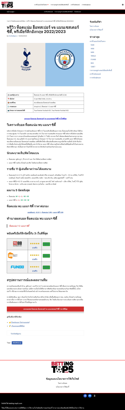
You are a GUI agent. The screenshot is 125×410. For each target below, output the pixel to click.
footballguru (13, 36)
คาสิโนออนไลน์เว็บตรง (97, 41)
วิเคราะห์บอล (94, 26)
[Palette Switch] (123, 4)
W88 (92, 49)
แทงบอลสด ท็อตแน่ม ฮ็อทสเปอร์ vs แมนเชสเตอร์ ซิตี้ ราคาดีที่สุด (45, 309)
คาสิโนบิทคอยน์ (75, 4)
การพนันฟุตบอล (86, 4)
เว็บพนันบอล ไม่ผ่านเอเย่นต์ (20, 322)
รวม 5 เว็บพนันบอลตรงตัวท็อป (16, 21)
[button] (47, 4)
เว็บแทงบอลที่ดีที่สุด (17, 326)
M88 (92, 52)
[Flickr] (90, 396)
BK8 (92, 63)
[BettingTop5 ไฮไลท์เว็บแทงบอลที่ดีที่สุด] (7, 5)
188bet (93, 56)
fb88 (92, 45)
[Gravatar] (85, 396)
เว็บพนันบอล (77, 11)
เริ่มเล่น (46, 244)
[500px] (94, 396)
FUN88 (93, 59)
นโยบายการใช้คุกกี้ (96, 30)
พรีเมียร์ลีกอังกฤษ (17, 343)
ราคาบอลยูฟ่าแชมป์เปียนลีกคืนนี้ (60, 4)
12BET (93, 67)
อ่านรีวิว (34, 248)
